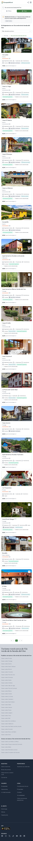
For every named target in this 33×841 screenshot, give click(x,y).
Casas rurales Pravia (6, 710)
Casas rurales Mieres (6, 691)
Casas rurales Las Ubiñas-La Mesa (9, 741)
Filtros (9, 11)
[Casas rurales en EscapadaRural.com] (7, 2)
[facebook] (2, 836)
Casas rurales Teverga (6, 661)
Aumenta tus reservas (23, 766)
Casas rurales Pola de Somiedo (9, 688)
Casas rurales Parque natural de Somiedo (11, 744)
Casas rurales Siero (6, 734)
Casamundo (4, 815)
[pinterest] (20, 836)
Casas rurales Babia (6, 747)
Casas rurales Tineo (6, 715)
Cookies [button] (19, 792)
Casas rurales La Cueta (7, 696)
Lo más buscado (6, 792)
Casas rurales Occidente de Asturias (10, 752)
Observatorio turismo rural (7, 773)
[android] (16, 828)
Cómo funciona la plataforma (22, 799)
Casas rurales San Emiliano (8, 702)
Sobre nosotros (5, 766)
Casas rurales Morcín (6, 669)
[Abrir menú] (31, 2)
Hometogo (4, 809)
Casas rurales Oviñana (6, 683)
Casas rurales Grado (6, 680)
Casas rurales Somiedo (7, 677)
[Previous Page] (14, 641)
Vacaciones (4, 789)
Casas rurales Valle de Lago (8, 685)
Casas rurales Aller (5, 718)
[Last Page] (21, 641)
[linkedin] (24, 836)
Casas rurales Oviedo (6, 693)
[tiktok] (13, 836)
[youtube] (17, 836)
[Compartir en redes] (28, 2)
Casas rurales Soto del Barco (8, 721)
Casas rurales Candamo (7, 699)
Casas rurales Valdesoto (7, 723)
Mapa (25, 11)
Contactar (4, 777)
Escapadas (4, 786)
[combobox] (16, 7)
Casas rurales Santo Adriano (8, 666)
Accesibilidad (21, 795)
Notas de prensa (6, 769)
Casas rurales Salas (6, 704)
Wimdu (3, 812)
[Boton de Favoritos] (29, 40)
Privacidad (20, 789)
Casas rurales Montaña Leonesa (9, 749)
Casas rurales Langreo (6, 713)
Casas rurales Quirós (6, 663)
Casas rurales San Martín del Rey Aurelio (11, 726)
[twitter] (9, 836)
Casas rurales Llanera (6, 707)
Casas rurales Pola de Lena (8, 674)
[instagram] (6, 836)
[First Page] (11, 641)
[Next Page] (19, 641)
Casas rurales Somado (7, 729)
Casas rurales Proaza (6, 658)
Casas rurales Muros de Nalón (8, 732)
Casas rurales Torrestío (7, 672)
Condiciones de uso (22, 786)
